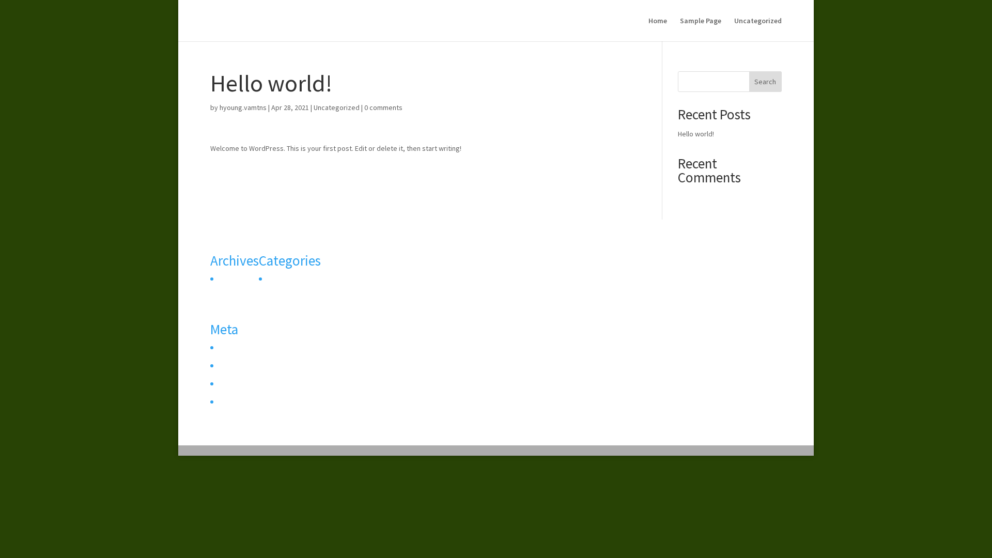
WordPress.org (241, 403)
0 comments (383, 107)
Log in (227, 348)
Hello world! (696, 133)
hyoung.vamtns (243, 107)
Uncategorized (758, 21)
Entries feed (237, 366)
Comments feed (243, 385)
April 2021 (232, 280)
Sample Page (700, 21)
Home (657, 21)
